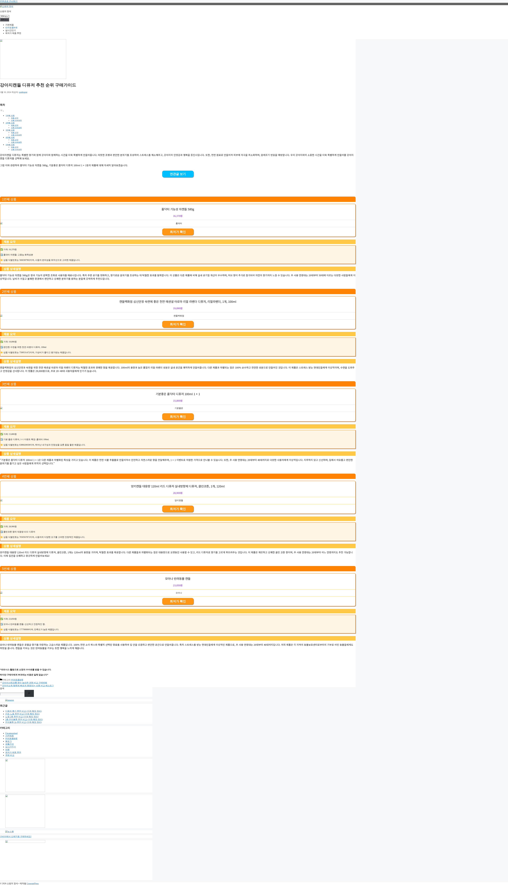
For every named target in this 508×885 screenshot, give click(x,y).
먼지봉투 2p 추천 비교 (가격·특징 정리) (23, 722)
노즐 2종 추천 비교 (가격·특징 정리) (21, 717)
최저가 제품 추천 (13, 33)
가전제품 (9, 25)
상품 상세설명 (16, 120)
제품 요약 (14, 118)
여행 (7, 750)
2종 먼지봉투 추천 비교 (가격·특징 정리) (24, 719)
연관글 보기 (178, 174)
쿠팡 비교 (9, 755)
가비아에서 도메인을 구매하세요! (15, 836)
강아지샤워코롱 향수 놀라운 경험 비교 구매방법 (24, 683)
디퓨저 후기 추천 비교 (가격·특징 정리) (23, 711)
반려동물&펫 (11, 27)
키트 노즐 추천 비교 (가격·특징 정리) (22, 714)
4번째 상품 (10, 137)
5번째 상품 (10, 145)
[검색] (29, 693)
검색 (2, 688)
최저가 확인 (178, 231)
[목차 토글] (2, 111)
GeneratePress (33, 883)
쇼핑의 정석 (5, 11)
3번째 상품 (10, 130)
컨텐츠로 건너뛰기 (8, 1)
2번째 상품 (10, 123)
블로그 (8, 741)
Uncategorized (11, 733)
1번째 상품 (10, 115)
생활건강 (9, 744)
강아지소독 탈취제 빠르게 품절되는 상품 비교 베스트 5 (27, 685)
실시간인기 (10, 30)
